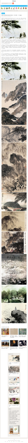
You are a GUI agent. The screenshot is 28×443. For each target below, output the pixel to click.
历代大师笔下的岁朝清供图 (12, 423)
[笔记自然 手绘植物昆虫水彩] (14, 433)
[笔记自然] (14, 9)
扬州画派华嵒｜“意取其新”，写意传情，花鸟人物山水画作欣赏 (14, 336)
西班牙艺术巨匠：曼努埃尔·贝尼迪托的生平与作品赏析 (14, 348)
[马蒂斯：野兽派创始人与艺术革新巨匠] (5, 331)
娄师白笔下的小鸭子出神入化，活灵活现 (14, 414)
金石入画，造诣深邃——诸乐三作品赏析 (22, 348)
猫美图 (17, 434)
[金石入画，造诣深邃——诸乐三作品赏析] (23, 343)
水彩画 (15, 434)
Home (1, 10)
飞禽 (7, 441)
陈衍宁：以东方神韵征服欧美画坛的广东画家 (5, 348)
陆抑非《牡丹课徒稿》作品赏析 (13, 415)
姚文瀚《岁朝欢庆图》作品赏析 (13, 416)
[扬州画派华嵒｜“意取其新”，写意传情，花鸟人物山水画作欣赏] (14, 331)
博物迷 (13, 434)
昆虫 (9, 441)
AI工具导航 (19, 441)
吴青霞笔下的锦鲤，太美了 (13, 384)
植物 (5, 441)
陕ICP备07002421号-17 (15, 440)
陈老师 (3, 16)
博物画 (14, 1)
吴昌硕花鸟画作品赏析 (12, 422)
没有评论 (10, 16)
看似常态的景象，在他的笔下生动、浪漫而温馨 (22, 336)
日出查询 (22, 441)
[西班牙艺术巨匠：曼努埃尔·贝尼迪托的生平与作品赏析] (14, 343)
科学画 (14, 441)
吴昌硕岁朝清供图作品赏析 (12, 417)
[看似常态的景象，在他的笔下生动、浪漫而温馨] (23, 331)
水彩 (16, 441)
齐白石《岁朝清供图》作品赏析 (13, 418)
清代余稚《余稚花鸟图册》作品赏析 (14, 421)
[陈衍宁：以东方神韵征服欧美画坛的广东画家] (5, 343)
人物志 (4, 10)
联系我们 (19, 440)
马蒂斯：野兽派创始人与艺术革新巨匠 (5, 336)
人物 (11, 441)
